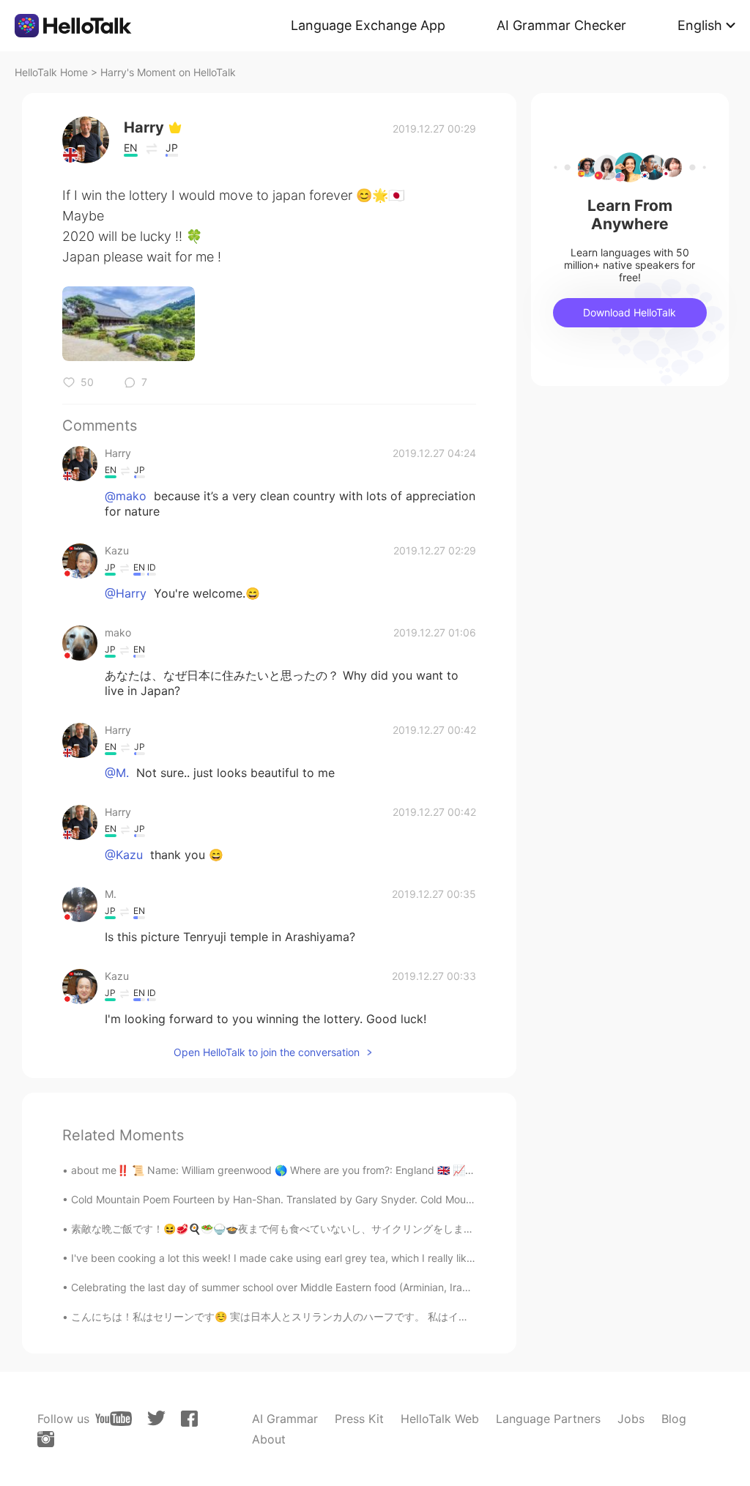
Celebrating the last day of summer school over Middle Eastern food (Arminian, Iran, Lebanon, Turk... (311, 1287)
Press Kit (359, 1418)
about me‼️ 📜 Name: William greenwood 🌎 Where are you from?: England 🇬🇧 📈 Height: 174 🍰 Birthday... (330, 1170)
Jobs (631, 1418)
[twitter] (156, 1418)
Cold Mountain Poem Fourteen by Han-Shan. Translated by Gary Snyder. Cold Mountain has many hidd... (321, 1199)
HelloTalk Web (440, 1418)
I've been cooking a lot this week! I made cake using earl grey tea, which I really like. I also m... (297, 1258)
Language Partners (548, 1418)
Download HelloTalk (629, 312)
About (269, 1439)
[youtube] (113, 1418)
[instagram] (45, 1439)
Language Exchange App (368, 25)
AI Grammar (285, 1418)
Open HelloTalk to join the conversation (267, 1052)
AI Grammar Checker (561, 25)
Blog (673, 1418)
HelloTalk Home (51, 72)
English (699, 25)
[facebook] (189, 1419)
